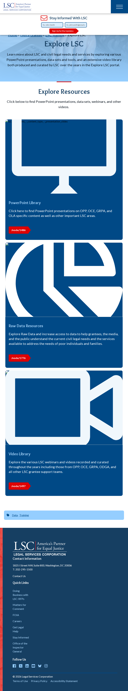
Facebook (14, 666)
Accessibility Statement (64, 681)
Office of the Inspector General (20, 647)
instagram (46, 666)
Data (15, 515)
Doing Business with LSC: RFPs (20, 594)
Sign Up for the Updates (63, 31)
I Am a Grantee (31, 35)
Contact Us (19, 576)
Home (12, 35)
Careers (17, 621)
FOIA (16, 614)
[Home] (17, 6)
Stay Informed (21, 637)
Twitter (20, 666)
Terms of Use (20, 681)
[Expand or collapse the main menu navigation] (119, 6)
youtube (33, 666)
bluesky (39, 666)
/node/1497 (18, 486)
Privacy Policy (39, 681)
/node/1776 (18, 357)
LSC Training (55, 35)
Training (24, 515)
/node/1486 (18, 230)
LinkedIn (27, 666)
